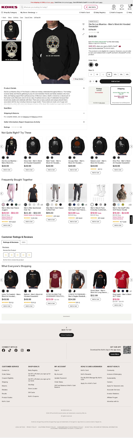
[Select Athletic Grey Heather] (78, 204)
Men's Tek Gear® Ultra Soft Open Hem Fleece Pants (76, 209)
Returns (34, 117)
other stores (102, 102)
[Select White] (92, 204)
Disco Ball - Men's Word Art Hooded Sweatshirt (33, 162)
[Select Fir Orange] (16, 204)
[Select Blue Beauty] (74, 204)
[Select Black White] (25, 204)
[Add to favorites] (83, 24)
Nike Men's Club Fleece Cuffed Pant (54, 209)
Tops (21, 17)
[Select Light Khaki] (56, 204)
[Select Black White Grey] (100, 204)
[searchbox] (51, 7)
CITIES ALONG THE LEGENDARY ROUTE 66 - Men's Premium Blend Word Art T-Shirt (55, 295)
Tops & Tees (28, 17)
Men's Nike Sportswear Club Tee (32, 209)
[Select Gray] (105, 204)
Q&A (23, 242)
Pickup (99, 89)
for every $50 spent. (87, 2)
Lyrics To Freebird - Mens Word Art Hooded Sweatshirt (11, 295)
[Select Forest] (118, 291)
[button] (94, 32)
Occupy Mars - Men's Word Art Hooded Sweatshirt (76, 162)
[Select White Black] (38, 204)
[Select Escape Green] (122, 204)
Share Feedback (66, 335)
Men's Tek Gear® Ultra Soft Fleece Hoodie (121, 209)
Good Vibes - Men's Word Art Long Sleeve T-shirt (100, 291)
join (95, 43)
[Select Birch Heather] (34, 204)
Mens (10, 17)
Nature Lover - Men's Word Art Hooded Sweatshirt (98, 162)
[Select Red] (114, 291)
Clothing (15, 17)
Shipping (121, 89)
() (101, 169)
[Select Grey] (96, 64)
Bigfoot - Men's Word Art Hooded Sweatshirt (33, 295)
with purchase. (42, 2)
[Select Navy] (122, 291)
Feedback (131, 220)
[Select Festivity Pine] (82, 204)
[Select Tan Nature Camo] (114, 204)
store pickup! (63, 2)
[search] (22, 7)
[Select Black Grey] (69, 291)
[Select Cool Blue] (118, 204)
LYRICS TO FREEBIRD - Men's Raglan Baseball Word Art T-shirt (77, 295)
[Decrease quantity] (90, 81)
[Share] (83, 29)
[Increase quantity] (96, 81)
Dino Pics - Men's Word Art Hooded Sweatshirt (121, 162)
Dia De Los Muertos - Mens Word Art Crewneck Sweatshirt (9, 162)
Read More (7, 108)
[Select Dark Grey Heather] (47, 204)
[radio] (99, 95)
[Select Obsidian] (7, 204)
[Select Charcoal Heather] (69, 204)
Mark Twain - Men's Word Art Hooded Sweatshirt (53, 162)
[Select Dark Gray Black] (29, 204)
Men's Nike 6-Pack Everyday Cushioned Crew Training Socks (98, 209)
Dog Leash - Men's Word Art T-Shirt (122, 295)
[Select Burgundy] (47, 291)
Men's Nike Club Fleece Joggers (10, 209)
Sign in (91, 43)
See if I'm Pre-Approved (96, 48)
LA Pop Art (37, 17)
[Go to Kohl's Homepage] (10, 7)
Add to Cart (6, 170)
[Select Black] (91, 64)
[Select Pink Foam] (3, 204)
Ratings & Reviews (10, 242)
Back (5, 17)
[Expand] (83, 34)
